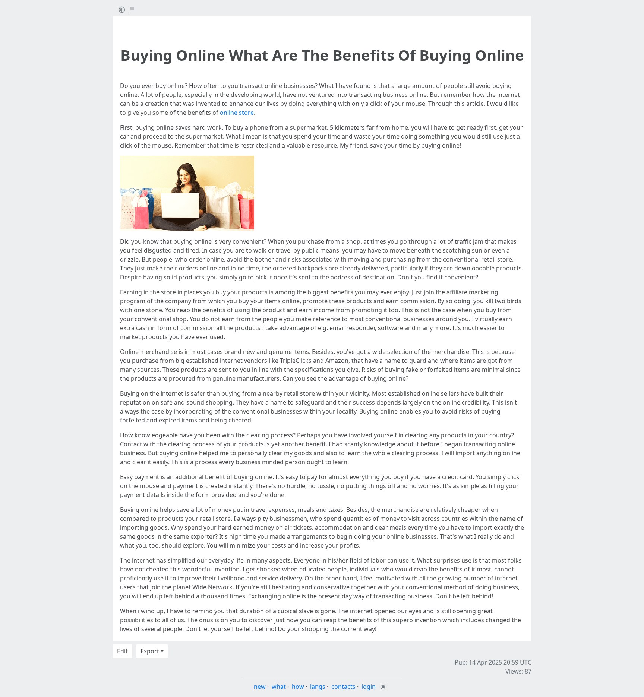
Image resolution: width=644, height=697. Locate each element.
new (260, 686)
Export (150, 651)
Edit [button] (122, 651)
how (298, 686)
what (279, 686)
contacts (343, 686)
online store (237, 112)
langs (317, 686)
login (369, 686)
